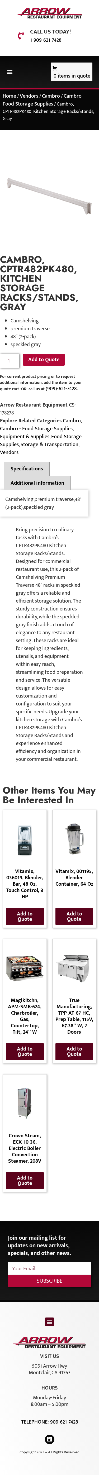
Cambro (51, 96)
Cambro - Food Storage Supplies (43, 100)
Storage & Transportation (49, 444)
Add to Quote (43, 359)
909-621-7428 (64, 1421)
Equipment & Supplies (24, 436)
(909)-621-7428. (62, 388)
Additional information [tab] (37, 483)
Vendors (29, 96)
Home (9, 96)
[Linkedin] (49, 1439)
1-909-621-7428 (45, 40)
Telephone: (35, 1421)
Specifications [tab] (27, 468)
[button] (9, 72)
